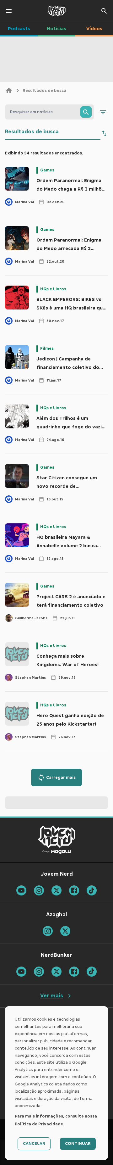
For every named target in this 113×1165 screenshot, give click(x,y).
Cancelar (34, 1143)
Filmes (47, 348)
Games (47, 170)
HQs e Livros (53, 289)
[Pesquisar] (86, 112)
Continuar (78, 1143)
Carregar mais (61, 777)
